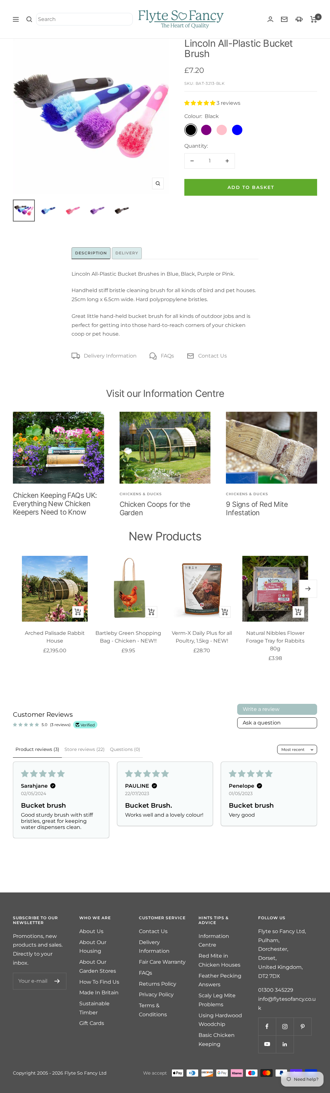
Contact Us (212, 356)
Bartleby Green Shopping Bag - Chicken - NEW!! (128, 637)
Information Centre (214, 940)
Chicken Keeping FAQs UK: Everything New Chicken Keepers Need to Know (55, 503)
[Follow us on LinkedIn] (285, 1044)
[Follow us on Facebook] (267, 1026)
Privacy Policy (156, 994)
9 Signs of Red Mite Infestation (257, 508)
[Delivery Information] (299, 19)
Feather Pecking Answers (220, 980)
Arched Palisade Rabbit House (55, 637)
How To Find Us (99, 982)
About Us (91, 931)
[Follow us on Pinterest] (302, 1026)
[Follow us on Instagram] (285, 1026)
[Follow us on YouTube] (267, 1044)
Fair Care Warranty (162, 962)
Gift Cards (91, 1023)
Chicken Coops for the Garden (155, 508)
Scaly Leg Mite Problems (217, 1000)
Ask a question (262, 723)
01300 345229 (275, 990)
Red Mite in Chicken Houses (219, 960)
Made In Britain (99, 993)
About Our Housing (92, 946)
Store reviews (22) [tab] (84, 749)
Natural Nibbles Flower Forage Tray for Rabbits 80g (275, 641)
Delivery (126, 253)
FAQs (167, 356)
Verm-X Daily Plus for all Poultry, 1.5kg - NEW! (202, 637)
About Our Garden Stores (97, 966)
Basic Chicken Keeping (217, 1039)
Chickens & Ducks (141, 494)
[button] (200, 103)
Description (91, 253)
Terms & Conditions (153, 1010)
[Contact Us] (284, 19)
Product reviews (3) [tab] (37, 749)
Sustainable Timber (94, 1008)
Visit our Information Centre (165, 393)
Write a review (261, 709)
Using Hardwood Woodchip (220, 1020)
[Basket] (313, 19)
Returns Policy (157, 984)
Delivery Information (110, 356)
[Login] (270, 19)
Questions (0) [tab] (125, 749)
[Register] (57, 981)
